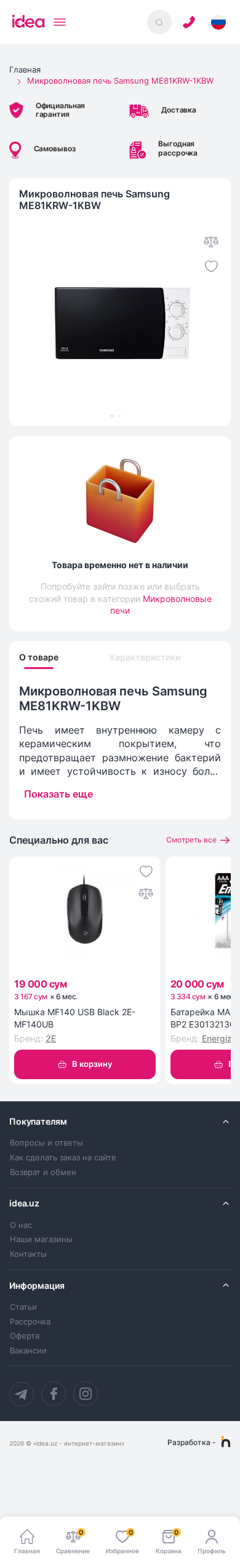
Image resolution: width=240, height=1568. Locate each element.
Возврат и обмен (43, 1172)
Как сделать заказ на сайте (63, 1157)
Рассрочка (30, 1321)
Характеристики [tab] (144, 657)
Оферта (24, 1335)
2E (51, 1038)
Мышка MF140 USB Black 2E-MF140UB (74, 1018)
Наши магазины (41, 1239)
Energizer (221, 1038)
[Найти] (159, 22)
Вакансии (28, 1350)
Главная (25, 69)
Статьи (23, 1307)
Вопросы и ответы (46, 1142)
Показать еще (58, 794)
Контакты (28, 1254)
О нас (21, 1225)
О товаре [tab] (38, 657)
